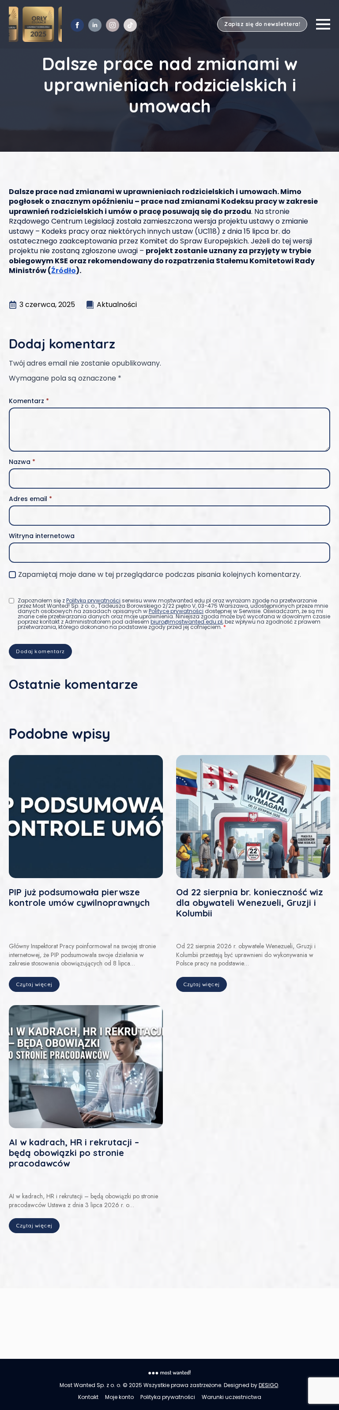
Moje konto (119, 1397)
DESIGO (268, 1385)
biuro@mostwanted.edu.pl (186, 621)
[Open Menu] (323, 24)
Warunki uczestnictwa (231, 1397)
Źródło (63, 271)
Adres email (30, 499)
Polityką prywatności (93, 600)
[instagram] (112, 25)
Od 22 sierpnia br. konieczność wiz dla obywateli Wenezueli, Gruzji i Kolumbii (249, 903)
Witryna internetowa (42, 536)
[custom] (130, 25)
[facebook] (77, 25)
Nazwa (22, 462)
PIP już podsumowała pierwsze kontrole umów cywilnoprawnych (79, 897)
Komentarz (29, 401)
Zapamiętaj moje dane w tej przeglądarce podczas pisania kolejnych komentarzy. (159, 575)
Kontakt (88, 1397)
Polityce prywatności (176, 611)
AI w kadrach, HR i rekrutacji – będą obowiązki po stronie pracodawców (74, 1153)
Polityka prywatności (167, 1397)
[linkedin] (95, 25)
